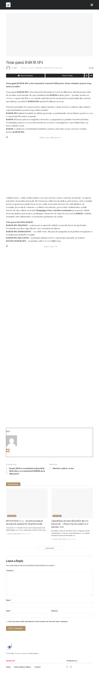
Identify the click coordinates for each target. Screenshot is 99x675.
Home (8, 667)
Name (9, 600)
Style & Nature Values (22, 667)
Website (54, 611)
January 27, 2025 (25, 534)
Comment (10, 570)
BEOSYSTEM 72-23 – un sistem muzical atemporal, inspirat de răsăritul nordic (24, 522)
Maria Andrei (12, 534)
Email (9, 611)
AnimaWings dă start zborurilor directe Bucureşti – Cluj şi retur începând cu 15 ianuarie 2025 (69, 523)
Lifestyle (39, 68)
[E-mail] (7, 451)
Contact (37, 667)
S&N (15, 68)
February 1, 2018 (27, 68)
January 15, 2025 (70, 539)
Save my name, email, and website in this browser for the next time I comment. (38, 621)
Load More (49, 548)
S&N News (12, 516)
